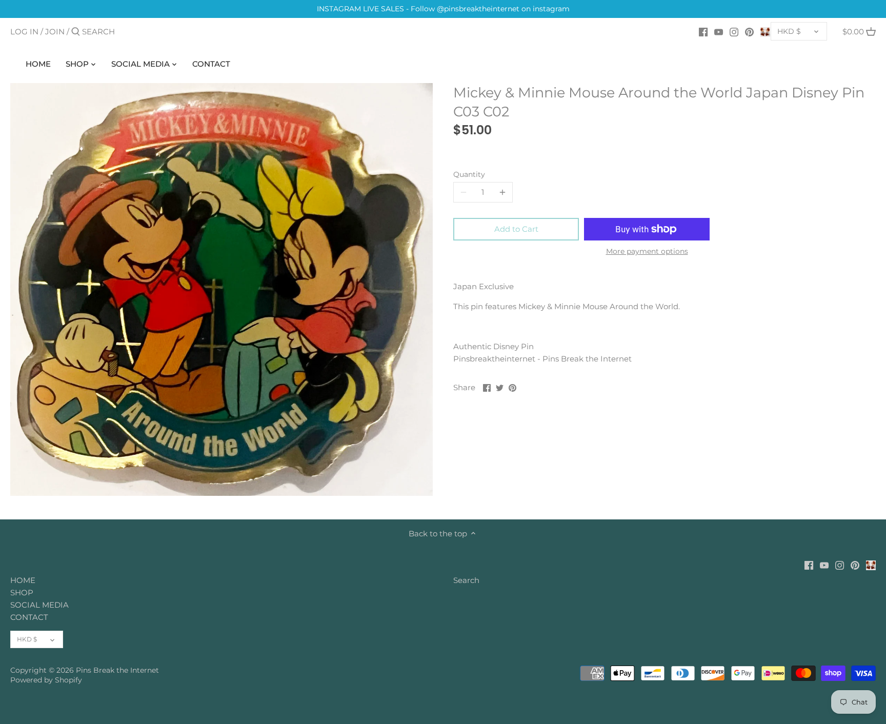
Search (466, 580)
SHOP (21, 592)
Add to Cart (516, 229)
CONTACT (29, 617)
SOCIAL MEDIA (39, 605)
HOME (22, 580)
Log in (24, 31)
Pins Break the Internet (117, 670)
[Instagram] (734, 31)
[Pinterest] (749, 31)
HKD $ (789, 31)
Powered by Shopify (46, 680)
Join (55, 31)
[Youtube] (718, 31)
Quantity (469, 174)
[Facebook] (703, 31)
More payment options (647, 251)
